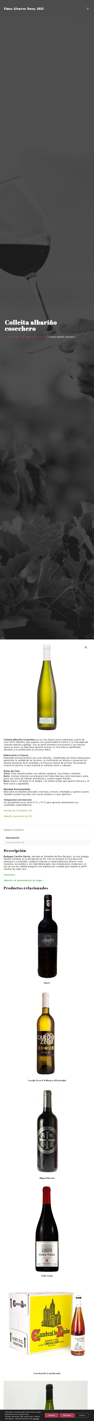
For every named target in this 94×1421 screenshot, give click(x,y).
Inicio (12, 337)
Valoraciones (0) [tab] (15, 842)
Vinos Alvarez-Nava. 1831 (24, 9)
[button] (86, 647)
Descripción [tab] (12, 838)
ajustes (36, 1419)
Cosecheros (18, 830)
